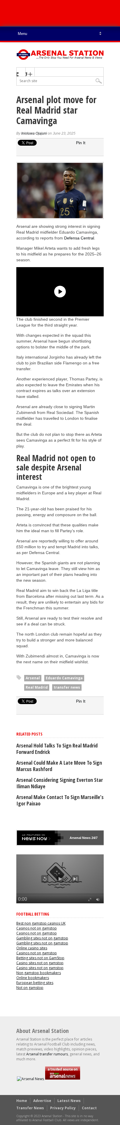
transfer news (67, 687)
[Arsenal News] (30, 1078)
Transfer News (30, 1107)
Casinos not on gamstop (36, 928)
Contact (89, 1107)
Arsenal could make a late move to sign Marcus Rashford (59, 765)
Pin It (80, 142)
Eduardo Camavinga (64, 678)
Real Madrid (37, 687)
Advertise (42, 1100)
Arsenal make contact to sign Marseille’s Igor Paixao (60, 800)
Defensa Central (79, 238)
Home (21, 1100)
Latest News (69, 1100)
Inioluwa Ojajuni (34, 133)
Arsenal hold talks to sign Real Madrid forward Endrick (57, 748)
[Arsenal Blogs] (63, 1078)
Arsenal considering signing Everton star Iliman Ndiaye (59, 783)
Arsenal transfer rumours (47, 1054)
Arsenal (33, 678)
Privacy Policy (63, 1107)
